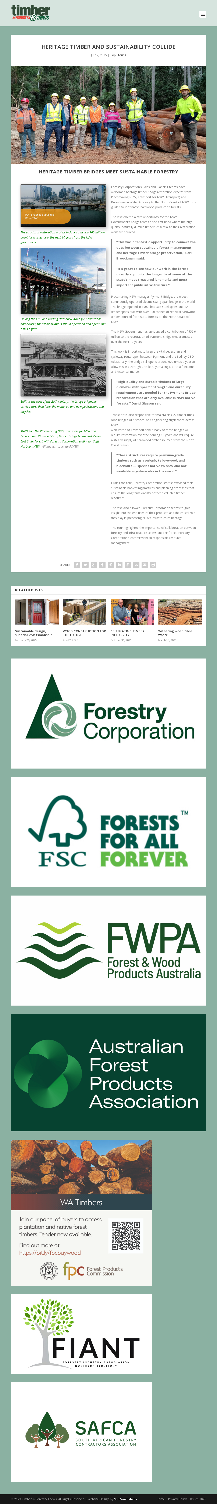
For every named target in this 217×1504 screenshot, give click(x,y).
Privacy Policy (177, 1499)
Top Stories (118, 55)
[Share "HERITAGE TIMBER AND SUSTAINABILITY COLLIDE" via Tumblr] (102, 565)
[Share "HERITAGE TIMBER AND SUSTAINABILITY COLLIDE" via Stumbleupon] (136, 565)
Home (160, 1499)
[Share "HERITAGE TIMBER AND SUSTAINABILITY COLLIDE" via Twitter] (85, 565)
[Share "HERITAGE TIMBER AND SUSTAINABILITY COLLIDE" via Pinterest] (111, 565)
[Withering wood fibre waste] (180, 612)
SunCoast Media (125, 1499)
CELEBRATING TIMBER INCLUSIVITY (128, 633)
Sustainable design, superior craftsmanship (34, 633)
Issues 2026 (198, 1499)
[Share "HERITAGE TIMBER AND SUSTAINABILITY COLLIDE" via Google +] (94, 565)
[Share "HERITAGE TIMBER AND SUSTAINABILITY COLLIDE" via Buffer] (128, 565)
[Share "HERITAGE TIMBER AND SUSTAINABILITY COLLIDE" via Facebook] (77, 565)
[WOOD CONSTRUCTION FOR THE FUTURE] (84, 612)
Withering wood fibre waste (175, 633)
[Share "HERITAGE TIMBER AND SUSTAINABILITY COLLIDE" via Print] (153, 565)
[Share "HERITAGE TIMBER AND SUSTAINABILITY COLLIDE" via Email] (144, 565)
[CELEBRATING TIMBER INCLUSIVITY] (132, 612)
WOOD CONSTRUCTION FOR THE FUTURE (84, 633)
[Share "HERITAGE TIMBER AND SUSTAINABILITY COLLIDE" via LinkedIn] (119, 565)
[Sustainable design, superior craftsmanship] (36, 612)
